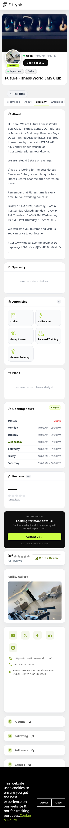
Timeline (15, 101)
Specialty (41, 101)
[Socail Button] (13, 635)
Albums (20, 721)
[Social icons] (13, 647)
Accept (44, 802)
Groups (20, 764)
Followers (21, 750)
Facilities (19, 94)
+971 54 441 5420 (24, 664)
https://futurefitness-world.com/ (33, 658)
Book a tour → (35, 63)
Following (21, 735)
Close (58, 802)
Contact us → (34, 536)
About (28, 101)
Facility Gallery (18, 576)
